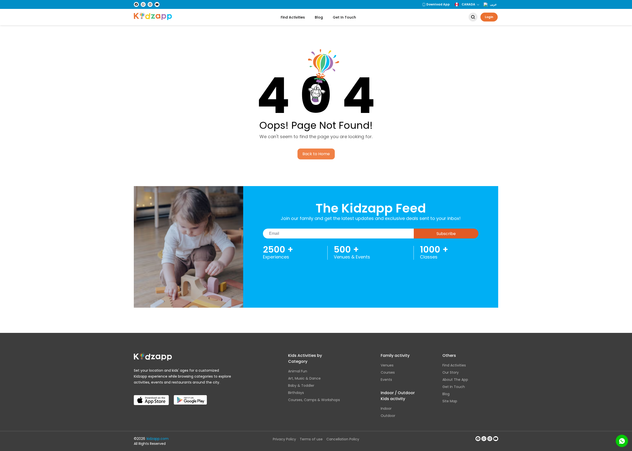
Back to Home (316, 154)
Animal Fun (297, 371)
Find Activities (293, 17)
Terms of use (311, 439)
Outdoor (388, 415)
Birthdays (296, 392)
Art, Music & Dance (304, 378)
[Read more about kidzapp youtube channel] (495, 438)
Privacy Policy (284, 439)
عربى (493, 4)
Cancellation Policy (342, 439)
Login (489, 17)
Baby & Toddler (301, 385)
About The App (455, 379)
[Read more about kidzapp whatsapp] (483, 438)
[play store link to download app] (190, 396)
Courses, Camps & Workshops (314, 399)
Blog (319, 17)
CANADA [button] (468, 4)
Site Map (449, 401)
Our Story (450, 372)
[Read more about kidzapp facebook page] (477, 438)
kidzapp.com (158, 438)
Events (386, 379)
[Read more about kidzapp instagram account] (489, 438)
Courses (388, 372)
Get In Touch (344, 17)
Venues (387, 365)
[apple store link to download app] (151, 396)
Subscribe (446, 233)
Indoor (386, 408)
